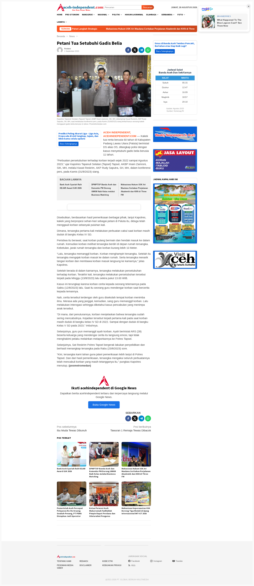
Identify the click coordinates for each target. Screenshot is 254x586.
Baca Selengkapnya (68, 144)
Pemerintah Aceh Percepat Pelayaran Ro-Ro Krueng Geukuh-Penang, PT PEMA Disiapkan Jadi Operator (70, 512)
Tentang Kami (64, 561)
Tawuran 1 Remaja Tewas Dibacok (130, 428)
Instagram (157, 561)
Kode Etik (107, 561)
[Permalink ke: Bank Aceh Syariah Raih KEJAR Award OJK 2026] (71, 454)
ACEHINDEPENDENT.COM (119, 136)
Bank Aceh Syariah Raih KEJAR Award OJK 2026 (71, 470)
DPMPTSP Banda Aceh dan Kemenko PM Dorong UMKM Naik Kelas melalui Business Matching (102, 472)
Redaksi (84, 561)
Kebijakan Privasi (111, 565)
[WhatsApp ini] (148, 50)
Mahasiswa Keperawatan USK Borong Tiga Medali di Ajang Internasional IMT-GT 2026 (136, 511)
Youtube (179, 561)
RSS (133, 565)
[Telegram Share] (141, 50)
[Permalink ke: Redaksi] (60, 50)
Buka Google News (104, 404)
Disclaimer (85, 565)
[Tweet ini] (135, 50)
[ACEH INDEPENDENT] (80, 7)
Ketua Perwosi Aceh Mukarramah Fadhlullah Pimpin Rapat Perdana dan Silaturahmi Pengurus (102, 512)
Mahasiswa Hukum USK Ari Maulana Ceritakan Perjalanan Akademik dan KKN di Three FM (112, 29)
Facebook (135, 561)
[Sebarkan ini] (128, 50)
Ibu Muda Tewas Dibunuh (72, 428)
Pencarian (147, 7)
